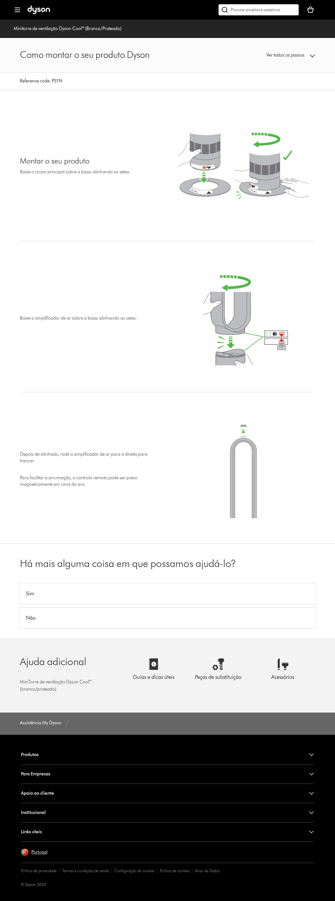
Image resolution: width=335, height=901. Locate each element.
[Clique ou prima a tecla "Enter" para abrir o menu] (17, 10)
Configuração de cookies (134, 870)
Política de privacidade (39, 870)
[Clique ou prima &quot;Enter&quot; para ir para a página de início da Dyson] (38, 12)
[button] (288, 55)
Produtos (30, 754)
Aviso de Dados (207, 870)
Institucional (33, 812)
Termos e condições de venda (85, 870)
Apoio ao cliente (37, 793)
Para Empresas (35, 774)
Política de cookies (174, 870)
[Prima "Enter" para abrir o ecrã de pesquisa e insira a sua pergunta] (259, 9)
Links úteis (31, 832)
